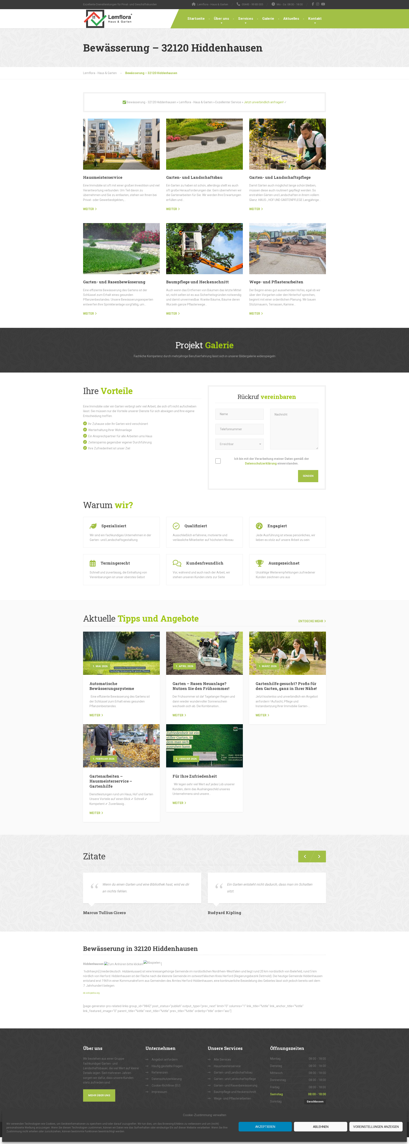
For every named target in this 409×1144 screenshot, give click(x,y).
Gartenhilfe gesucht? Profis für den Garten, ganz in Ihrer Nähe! (286, 686)
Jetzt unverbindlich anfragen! (264, 102)
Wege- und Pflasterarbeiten (276, 281)
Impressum (159, 1092)
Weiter (94, 715)
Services (245, 18)
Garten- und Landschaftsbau (194, 177)
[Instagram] (317, 4)
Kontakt (315, 18)
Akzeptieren (265, 1127)
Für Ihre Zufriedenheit (195, 776)
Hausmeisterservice (102, 177)
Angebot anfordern (165, 1059)
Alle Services (222, 1059)
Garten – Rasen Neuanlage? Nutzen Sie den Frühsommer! (201, 686)
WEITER (88, 209)
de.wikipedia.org (91, 993)
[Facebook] (313, 4)
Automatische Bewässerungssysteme (111, 686)
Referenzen (160, 1072)
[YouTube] (323, 4)
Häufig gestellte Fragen (167, 1066)
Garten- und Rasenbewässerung (114, 281)
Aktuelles (291, 18)
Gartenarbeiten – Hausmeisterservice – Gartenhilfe (110, 781)
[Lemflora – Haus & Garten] (107, 18)
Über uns (221, 18)
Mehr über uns (99, 1095)
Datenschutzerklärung (261, 463)
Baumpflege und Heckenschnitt (197, 281)
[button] (317, 856)
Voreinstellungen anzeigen (376, 1127)
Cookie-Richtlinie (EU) (166, 1085)
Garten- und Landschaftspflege (280, 177)
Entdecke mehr (310, 621)
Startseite (196, 18)
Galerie (268, 18)
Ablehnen (320, 1127)
